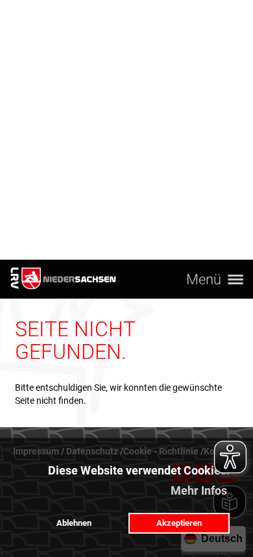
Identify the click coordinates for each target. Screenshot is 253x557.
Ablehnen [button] (73, 523)
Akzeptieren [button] (179, 523)
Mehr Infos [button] (199, 490)
